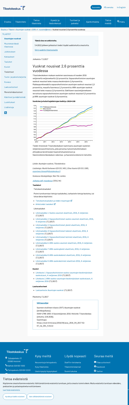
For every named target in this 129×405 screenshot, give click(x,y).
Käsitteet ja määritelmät (15, 97)
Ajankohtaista (92, 21)
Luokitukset (9, 102)
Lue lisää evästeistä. (11, 390)
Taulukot (8, 62)
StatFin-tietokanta (72, 362)
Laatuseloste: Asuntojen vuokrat (50, 290)
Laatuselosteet (11, 87)
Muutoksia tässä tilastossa (11, 45)
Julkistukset (9, 51)
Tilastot (11, 30)
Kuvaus (7, 82)
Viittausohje (42, 303)
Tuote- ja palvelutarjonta (15, 77)
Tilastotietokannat (72, 367)
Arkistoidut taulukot (44, 204)
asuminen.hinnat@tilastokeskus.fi (46, 171)
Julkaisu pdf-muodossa (43, 180)
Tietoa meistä (108, 22)
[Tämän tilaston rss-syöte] (15, 113)
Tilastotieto (20, 21)
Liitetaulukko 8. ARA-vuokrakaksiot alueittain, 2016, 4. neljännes (63, 255)
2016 (34, 30)
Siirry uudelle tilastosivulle (46, 50)
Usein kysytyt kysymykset (46, 371)
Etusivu (7, 21)
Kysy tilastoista (41, 367)
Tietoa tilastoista (36, 22)
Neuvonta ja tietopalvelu (46, 362)
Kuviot (7, 67)
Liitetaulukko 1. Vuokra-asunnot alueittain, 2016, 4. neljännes (62, 213)
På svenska (108, 7)
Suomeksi (96, 7)
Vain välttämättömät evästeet (40, 396)
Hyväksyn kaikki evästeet (14, 396)
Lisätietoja (9, 107)
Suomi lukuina (70, 371)
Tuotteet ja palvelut (75, 22)
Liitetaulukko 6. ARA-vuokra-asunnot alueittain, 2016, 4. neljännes (64, 243)
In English (121, 7)
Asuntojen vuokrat (23, 30)
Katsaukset (9, 56)
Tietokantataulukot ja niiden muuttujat (53, 200)
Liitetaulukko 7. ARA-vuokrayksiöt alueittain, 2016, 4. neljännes (63, 249)
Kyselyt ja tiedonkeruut (55, 22)
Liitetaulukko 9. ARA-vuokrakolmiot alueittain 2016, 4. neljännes (63, 261)
